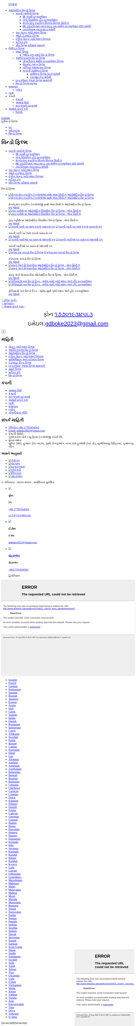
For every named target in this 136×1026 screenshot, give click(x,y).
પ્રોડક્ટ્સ (14, 130)
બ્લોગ (19, 89)
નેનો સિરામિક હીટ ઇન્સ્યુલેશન (40, 19)
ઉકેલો (19, 112)
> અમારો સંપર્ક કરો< (13, 306)
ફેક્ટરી (19, 99)
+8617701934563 (18, 569)
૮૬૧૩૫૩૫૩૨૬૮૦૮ (19, 515)
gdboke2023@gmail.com (76, 323)
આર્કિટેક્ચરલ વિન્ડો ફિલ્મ (30, 58)
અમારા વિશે (22, 102)
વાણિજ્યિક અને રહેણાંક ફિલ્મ (26, 359)
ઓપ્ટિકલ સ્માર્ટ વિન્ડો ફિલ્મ (38, 54)
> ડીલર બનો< (9, 300)
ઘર (10, 127)
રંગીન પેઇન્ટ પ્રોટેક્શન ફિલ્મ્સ (33, 38)
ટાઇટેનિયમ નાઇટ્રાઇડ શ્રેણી (39, 29)
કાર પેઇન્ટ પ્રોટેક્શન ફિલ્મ (31, 32)
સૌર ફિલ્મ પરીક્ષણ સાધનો (30, 45)
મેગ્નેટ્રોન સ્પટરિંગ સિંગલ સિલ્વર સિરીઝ (46, 23)
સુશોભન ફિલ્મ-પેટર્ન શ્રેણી (45, 73)
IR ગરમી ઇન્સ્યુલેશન (35, 16)
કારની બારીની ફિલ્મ (27, 13)
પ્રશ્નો (11, 92)
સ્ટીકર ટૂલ (21, 42)
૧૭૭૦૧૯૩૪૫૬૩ (74, 314)
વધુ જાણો (13, 207)
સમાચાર (13, 86)
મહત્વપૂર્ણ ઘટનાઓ (26, 105)
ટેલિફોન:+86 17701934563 (23, 427)
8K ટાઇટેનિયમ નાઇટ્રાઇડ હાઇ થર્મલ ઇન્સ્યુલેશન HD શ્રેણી (57, 26)
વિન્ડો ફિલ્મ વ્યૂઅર (26, 83)
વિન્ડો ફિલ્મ (15, 133)
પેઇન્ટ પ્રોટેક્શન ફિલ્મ (21, 346)
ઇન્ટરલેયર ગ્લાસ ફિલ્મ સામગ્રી (34, 80)
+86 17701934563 (18, 509)
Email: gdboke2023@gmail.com (26, 430)
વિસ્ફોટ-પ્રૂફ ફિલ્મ (34, 64)
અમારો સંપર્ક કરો (18, 108)
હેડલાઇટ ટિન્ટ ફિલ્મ (19, 362)
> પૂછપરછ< (8, 303)
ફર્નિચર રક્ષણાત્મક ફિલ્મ (37, 67)
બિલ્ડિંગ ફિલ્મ (16, 48)
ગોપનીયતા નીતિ (17, 412)
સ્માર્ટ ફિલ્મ (22, 51)
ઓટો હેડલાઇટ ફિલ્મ (27, 35)
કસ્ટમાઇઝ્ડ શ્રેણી (40, 77)
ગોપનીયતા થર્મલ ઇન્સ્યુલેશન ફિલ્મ (43, 61)
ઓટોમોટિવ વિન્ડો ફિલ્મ (21, 10)
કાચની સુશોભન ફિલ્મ (35, 70)
